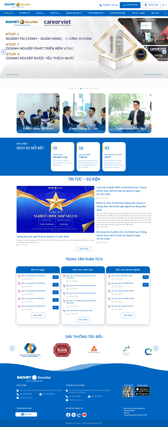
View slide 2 (72, 88)
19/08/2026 (28, 302)
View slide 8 (90, 88)
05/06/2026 (73, 296)
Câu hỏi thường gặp (126, 124)
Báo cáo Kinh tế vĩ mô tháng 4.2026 (79, 310)
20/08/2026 (28, 294)
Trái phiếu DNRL (85, 154)
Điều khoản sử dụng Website (134, 408)
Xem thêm (88, 171)
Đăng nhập (153, 5)
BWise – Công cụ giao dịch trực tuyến (39, 120)
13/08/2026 (118, 294)
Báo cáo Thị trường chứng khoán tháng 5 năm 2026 (81, 302)
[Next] (164, 51)
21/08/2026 (103, 198)
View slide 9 (92, 88)
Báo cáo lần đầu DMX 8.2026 (122, 276)
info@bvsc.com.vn (26, 398)
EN (166, 5)
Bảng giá (115, 5)
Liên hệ (122, 126)
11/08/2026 (118, 302)
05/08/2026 (73, 281)
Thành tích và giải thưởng (128, 122)
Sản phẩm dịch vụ (126, 120)
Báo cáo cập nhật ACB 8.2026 (122, 291)
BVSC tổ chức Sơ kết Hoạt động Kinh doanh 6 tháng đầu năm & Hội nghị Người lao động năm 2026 (121, 206)
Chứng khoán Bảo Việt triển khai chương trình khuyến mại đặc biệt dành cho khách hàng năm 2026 (62, 171)
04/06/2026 (73, 306)
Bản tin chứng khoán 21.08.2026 (33, 283)
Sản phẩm (22, 144)
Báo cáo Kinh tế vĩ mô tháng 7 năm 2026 (81, 285)
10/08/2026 (118, 309)
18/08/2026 (103, 243)
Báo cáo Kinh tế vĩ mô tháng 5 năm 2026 (81, 293)
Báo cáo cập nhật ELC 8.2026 (122, 306)
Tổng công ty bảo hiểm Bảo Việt (135, 415)
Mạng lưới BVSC (129, 410)
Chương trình (58, 154)
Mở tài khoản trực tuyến (113, 154)
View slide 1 (69, 88)
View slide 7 (87, 88)
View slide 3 (75, 88)
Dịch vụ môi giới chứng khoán (36, 122)
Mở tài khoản (132, 5)
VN (163, 5)
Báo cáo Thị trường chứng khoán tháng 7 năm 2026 (81, 277)
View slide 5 (81, 88)
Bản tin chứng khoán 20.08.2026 (33, 291)
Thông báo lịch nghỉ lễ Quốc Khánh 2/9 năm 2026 (43, 237)
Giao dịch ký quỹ (31, 126)
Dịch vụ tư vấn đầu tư (79, 124)
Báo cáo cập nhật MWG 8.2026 (123, 298)
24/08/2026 (23, 245)
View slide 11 (98, 88)
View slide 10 (95, 88)
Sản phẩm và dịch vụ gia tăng (82, 122)
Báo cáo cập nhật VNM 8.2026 (122, 283)
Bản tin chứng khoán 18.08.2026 (33, 306)
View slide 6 (84, 88)
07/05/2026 (73, 314)
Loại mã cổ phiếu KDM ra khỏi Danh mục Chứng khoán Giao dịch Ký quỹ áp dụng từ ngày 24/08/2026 (121, 191)
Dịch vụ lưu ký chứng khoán (35, 124)
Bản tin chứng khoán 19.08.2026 (32, 298)
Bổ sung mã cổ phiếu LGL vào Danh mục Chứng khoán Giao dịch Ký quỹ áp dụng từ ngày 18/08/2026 (122, 235)
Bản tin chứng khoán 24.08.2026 (33, 276)
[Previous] (3, 51)
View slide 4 (78, 88)
